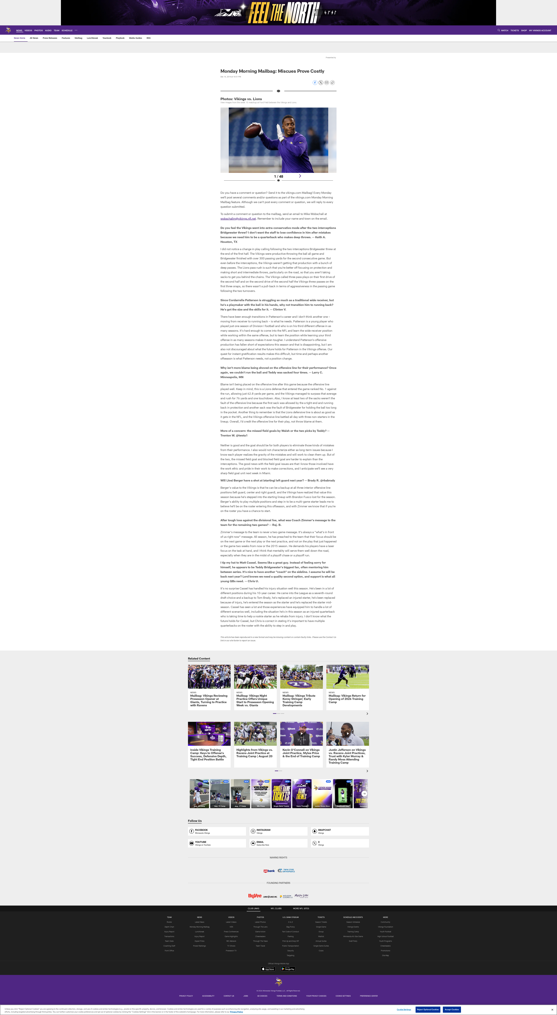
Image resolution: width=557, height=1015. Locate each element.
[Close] (552, 1009)
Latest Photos (260, 922)
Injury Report (169, 932)
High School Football (385, 936)
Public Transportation (290, 946)
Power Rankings (199, 946)
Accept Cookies (452, 1009)
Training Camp (353, 932)
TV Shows (231, 946)
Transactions (169, 936)
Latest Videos (231, 922)
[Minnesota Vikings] (278, 982)
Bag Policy (290, 927)
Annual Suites (321, 941)
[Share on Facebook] (315, 84)
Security (290, 951)
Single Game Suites (321, 946)
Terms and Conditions (287, 996)
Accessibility (208, 996)
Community (385, 922)
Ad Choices (262, 996)
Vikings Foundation (385, 927)
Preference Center (369, 996)
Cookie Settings (343, 996)
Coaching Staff (169, 946)
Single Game (321, 927)
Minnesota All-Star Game (353, 936)
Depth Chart (169, 927)
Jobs (245, 996)
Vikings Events (353, 927)
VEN (231, 927)
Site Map (385, 955)
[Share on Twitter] (321, 84)
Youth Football (385, 932)
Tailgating (290, 955)
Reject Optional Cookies (428, 1009)
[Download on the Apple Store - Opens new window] (268, 969)
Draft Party (353, 941)
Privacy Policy (186, 996)
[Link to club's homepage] (8, 30)
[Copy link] (332, 82)
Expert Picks (199, 941)
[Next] (300, 176)
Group (321, 932)
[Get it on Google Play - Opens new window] (288, 970)
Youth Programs (385, 941)
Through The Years (260, 941)
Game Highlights (231, 936)
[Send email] (326, 84)
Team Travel (260, 946)
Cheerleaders (260, 936)
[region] (278, 1010)
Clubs (321, 951)
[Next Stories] (364, 794)
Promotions (385, 951)
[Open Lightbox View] (278, 147)
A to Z (290, 922)
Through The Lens (260, 927)
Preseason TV (231, 951)
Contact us (229, 996)
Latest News (199, 922)
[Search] (499, 30)
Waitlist (321, 936)
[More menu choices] (76, 30)
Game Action (260, 932)
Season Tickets (321, 922)
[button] (275, 714)
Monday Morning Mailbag (199, 927)
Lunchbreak (199, 932)
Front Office (169, 951)
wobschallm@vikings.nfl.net (238, 218)
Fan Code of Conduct (290, 932)
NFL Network (231, 941)
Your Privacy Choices (316, 996)
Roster (169, 922)
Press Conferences (231, 932)
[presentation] (368, 714)
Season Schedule (353, 922)
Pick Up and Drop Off (290, 941)
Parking (291, 936)
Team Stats (169, 941)
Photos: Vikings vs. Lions (241, 99)
